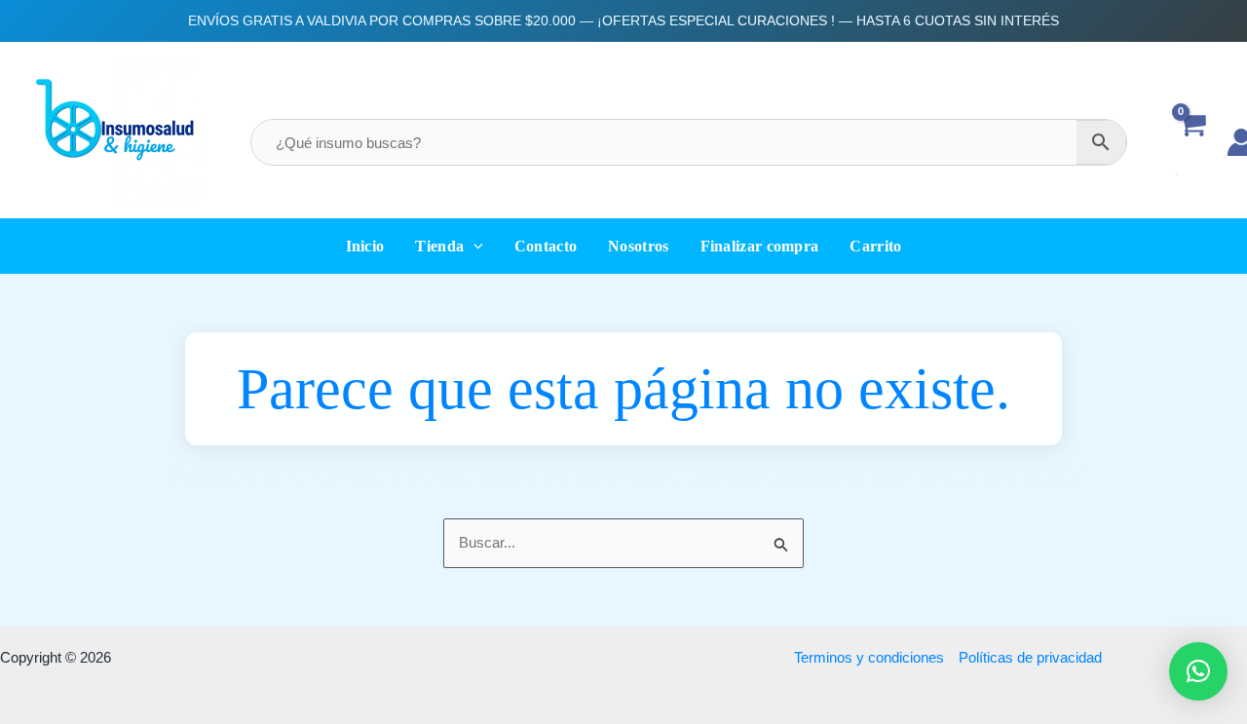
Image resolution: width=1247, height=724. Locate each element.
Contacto (545, 246)
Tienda (439, 246)
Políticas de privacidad (1030, 657)
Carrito (875, 246)
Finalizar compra (759, 246)
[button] (473, 246)
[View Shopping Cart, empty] (1191, 141)
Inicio (365, 246)
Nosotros (638, 246)
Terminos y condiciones (869, 657)
